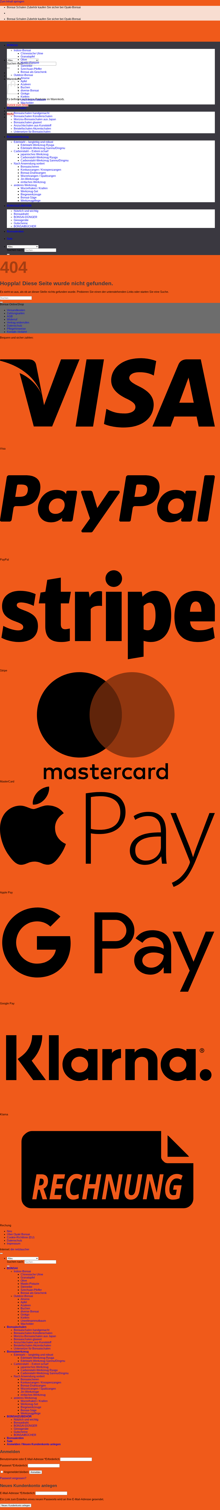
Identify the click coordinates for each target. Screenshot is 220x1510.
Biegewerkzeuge (31, 194)
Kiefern (25, 96)
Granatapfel (28, 56)
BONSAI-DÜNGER (25, 217)
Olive (24, 59)
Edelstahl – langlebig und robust (33, 141)
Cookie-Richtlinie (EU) (20, 1237)
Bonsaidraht (21, 214)
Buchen (25, 87)
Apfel (24, 81)
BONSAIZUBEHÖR (19, 205)
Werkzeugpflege (31, 200)
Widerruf (12, 319)
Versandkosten (16, 310)
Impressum (13, 1243)
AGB (10, 316)
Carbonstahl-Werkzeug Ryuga (39, 157)
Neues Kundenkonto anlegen (15, 1505)
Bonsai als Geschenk (34, 71)
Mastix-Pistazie (30, 62)
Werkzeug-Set (29, 191)
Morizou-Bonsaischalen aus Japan (35, 119)
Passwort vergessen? (13, 1478)
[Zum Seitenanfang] (1, 1253)
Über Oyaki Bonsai (18, 1234)
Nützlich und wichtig (26, 210)
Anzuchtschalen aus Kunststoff (32, 125)
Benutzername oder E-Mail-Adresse (29, 1459)
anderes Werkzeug (25, 185)
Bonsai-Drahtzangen (33, 172)
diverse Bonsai (30, 90)
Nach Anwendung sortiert (29, 163)
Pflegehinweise (16, 328)
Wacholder (27, 102)
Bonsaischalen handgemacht (31, 113)
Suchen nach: (15, 63)
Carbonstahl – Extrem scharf (31, 151)
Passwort (13, 1465)
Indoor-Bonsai (22, 50)
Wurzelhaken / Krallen (34, 188)
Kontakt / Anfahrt (17, 331)
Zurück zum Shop (17, 105)
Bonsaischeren (30, 166)
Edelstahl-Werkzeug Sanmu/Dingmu (43, 148)
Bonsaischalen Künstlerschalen (33, 116)
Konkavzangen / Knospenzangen (41, 169)
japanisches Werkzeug (34, 154)
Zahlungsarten (16, 313)
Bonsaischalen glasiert (28, 122)
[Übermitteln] (8, 67)
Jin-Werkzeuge (30, 179)
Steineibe (26, 65)
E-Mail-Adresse (17, 1493)
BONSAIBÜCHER (25, 226)
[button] (10, 114)
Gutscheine (21, 223)
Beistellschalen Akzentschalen (32, 128)
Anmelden (36, 1472)
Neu (9, 1231)
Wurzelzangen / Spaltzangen (38, 175)
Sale (10, 238)
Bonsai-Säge (29, 197)
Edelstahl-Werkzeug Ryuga (37, 145)
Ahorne (25, 78)
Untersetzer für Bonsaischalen (32, 131)
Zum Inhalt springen (12, 1)
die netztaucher (19, 1249)
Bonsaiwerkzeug (18, 136)
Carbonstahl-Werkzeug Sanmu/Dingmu (45, 160)
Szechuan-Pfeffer (31, 68)
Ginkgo (25, 93)
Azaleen (26, 84)
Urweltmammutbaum (33, 99)
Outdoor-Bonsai (23, 75)
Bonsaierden (15, 231)
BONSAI (12, 45)
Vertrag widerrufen (18, 322)
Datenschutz (14, 325)
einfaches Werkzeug (33, 182)
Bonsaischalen (16, 108)
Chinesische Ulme (32, 53)
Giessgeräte (21, 220)
